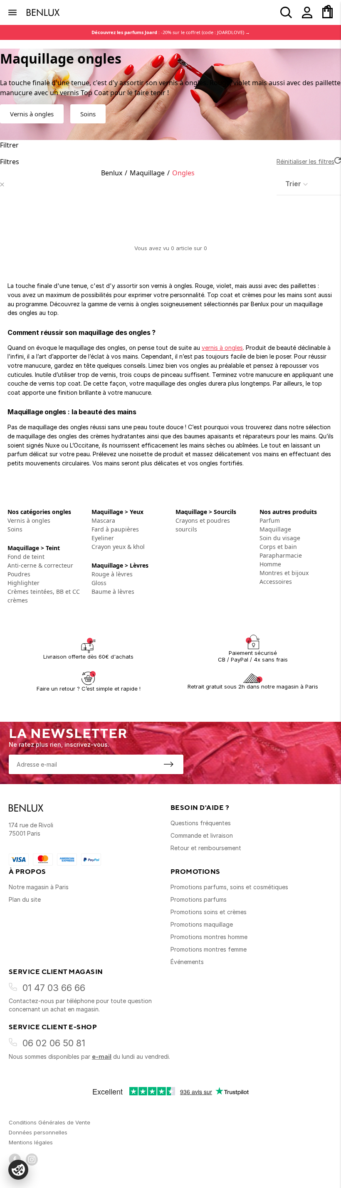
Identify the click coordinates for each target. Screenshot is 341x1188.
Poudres (18, 574)
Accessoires (275, 581)
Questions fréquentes (200, 822)
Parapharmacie (280, 555)
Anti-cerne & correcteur (40, 565)
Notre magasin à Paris (39, 886)
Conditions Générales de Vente (49, 1122)
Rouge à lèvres (112, 574)
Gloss (98, 583)
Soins (88, 114)
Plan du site (25, 899)
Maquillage (147, 172)
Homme (270, 564)
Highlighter (23, 583)
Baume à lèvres (112, 591)
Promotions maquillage (201, 924)
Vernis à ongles (32, 114)
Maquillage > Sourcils (205, 512)
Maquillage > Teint (33, 548)
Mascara (103, 520)
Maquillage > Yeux (117, 512)
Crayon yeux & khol (118, 547)
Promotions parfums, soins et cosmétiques (229, 886)
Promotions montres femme (208, 949)
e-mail (101, 1056)
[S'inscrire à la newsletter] (168, 764)
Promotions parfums (198, 899)
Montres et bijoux (284, 573)
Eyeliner (102, 538)
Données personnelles (38, 1132)
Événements (187, 961)
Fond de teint (25, 557)
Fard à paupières (115, 529)
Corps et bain (278, 547)
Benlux (111, 172)
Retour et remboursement (205, 847)
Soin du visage (279, 538)
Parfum (269, 520)
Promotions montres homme (208, 936)
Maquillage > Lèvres (119, 565)
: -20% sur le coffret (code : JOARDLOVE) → (170, 32)
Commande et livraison (201, 835)
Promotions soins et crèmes (208, 911)
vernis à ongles (222, 347)
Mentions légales (31, 1142)
